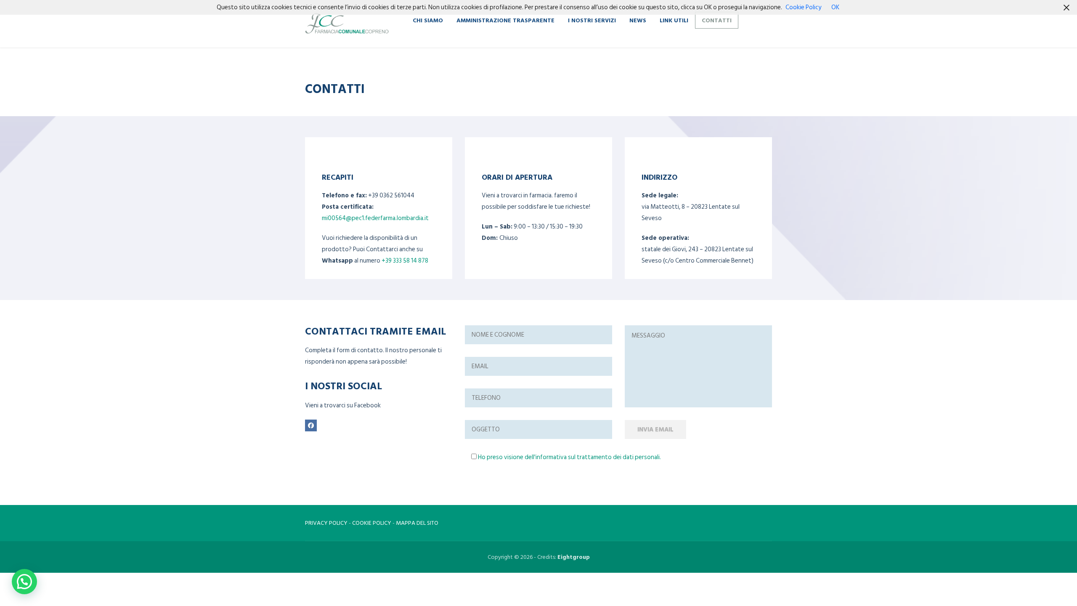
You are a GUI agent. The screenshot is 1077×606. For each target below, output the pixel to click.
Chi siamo (428, 20)
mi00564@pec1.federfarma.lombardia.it (375, 218)
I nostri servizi (592, 20)
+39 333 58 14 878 (405, 260)
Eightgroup (573, 557)
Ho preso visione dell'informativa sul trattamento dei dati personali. (569, 457)
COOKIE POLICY (371, 523)
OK (835, 7)
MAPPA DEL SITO (417, 523)
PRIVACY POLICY (326, 523)
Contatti (717, 20)
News (637, 20)
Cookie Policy (803, 7)
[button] (24, 581)
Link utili (674, 20)
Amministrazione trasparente (505, 20)
